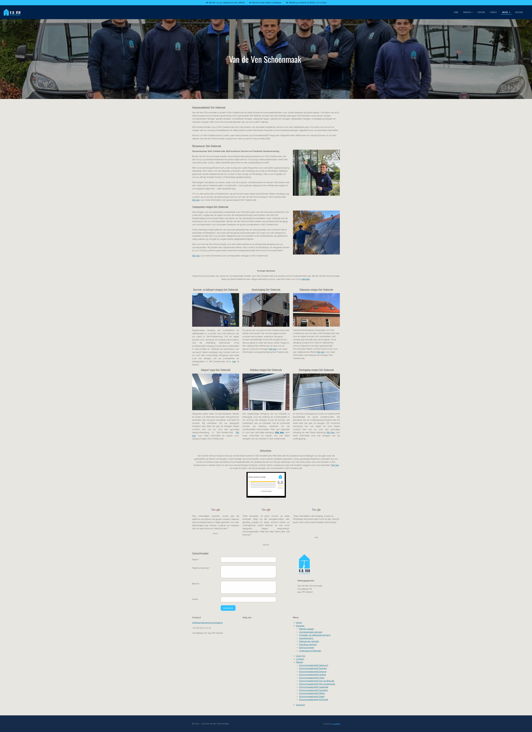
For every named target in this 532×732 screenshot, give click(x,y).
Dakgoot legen (306, 647)
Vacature (300, 705)
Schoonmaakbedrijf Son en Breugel (316, 681)
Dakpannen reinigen (309, 641)
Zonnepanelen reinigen (310, 632)
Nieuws (299, 662)
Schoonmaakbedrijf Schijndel (313, 699)
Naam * (195, 559)
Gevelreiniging (306, 638)
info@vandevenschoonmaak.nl (207, 622)
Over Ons (300, 656)
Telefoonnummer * (201, 568)
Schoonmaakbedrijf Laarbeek (313, 687)
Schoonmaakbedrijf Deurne (312, 671)
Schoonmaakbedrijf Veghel (312, 674)
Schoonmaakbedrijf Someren (313, 690)
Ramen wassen (306, 629)
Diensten (300, 626)
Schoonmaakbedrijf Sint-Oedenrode (317, 684)
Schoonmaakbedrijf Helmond (313, 665)
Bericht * (196, 583)
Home (299, 622)
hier (234, 361)
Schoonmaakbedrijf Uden (311, 678)
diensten (305, 279)
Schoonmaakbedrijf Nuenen (313, 668)
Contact (300, 659)
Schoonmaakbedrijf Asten (312, 696)
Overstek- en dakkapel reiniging (314, 635)
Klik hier (196, 200)
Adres (195, 599)
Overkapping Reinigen (310, 651)
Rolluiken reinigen (308, 644)
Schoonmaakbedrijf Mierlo (312, 693)
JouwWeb (336, 724)
